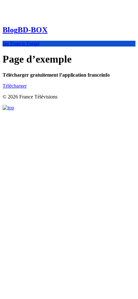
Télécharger (15, 86)
